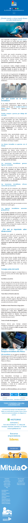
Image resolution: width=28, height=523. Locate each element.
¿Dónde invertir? (22, 39)
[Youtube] (16, 8)
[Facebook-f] (12, 8)
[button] (14, 13)
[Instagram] (14, 8)
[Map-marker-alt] (10, 8)
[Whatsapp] (18, 8)
